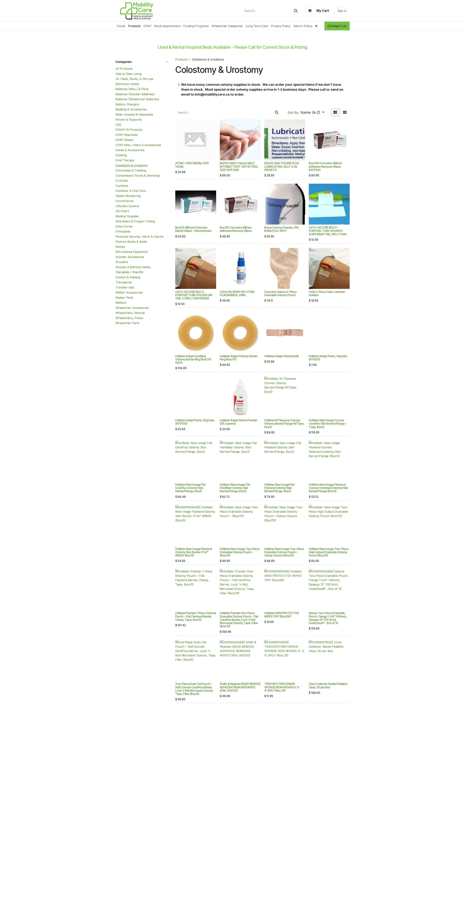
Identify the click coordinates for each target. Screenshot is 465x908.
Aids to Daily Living (128, 74)
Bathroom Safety (127, 84)
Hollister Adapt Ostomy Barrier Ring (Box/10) (239, 357)
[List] (345, 112)
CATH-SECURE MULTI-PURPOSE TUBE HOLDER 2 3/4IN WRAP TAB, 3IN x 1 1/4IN (327, 231)
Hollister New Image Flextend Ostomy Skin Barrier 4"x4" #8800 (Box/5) (193, 552)
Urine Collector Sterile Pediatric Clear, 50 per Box (328, 685)
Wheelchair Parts (127, 323)
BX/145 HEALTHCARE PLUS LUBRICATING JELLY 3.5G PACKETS (281, 166)
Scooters (122, 262)
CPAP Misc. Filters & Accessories (138, 145)
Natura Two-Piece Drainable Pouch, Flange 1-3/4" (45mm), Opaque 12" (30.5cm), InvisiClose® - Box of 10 (328, 618)
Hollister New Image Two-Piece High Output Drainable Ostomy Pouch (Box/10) (328, 552)
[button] (305, 112)
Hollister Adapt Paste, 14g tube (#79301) (328, 357)
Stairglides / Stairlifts (129, 272)
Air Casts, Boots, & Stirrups (134, 79)
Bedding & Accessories (131, 109)
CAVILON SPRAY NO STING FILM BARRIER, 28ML (237, 293)
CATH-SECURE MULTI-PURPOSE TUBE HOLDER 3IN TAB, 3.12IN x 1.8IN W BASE (193, 295)
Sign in (342, 11)
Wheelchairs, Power (129, 318)
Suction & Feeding (128, 277)
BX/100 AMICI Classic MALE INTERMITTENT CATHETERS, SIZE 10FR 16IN (239, 166)
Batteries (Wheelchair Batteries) (137, 99)
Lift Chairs (122, 211)
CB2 (118, 124)
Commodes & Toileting (131, 170)
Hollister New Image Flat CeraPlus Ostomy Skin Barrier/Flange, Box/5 (190, 488)
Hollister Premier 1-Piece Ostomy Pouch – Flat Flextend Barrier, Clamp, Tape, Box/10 (195, 616)
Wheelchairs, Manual (130, 313)
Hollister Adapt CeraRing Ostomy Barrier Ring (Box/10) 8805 (193, 359)
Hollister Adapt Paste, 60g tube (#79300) (194, 422)
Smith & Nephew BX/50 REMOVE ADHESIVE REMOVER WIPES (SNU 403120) (240, 687)
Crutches (122, 180)
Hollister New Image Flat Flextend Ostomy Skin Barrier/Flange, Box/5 (279, 488)
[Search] (296, 11)
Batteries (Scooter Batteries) (135, 94)
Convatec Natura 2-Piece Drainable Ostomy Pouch (280, 293)
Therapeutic (124, 282)
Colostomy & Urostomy (132, 165)
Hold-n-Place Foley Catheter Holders (327, 293)
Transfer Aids (125, 287)
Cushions (122, 185)
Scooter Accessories (130, 257)
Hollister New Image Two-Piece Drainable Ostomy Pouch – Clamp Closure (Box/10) (284, 552)
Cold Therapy (125, 160)
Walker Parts (124, 297)
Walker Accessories (129, 292)
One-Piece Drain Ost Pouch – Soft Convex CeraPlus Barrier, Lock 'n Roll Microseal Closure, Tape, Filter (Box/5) (194, 689)
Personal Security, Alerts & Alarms (139, 236)
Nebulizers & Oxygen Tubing (135, 221)
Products (181, 59)
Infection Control (127, 206)
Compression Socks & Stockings (138, 175)
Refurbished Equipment (132, 252)
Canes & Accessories (130, 150)
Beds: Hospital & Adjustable (134, 114)
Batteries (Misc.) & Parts (132, 89)
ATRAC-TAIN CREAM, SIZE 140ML (192, 165)
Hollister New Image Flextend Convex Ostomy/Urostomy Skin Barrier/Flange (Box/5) (328, 488)
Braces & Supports (129, 119)
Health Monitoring (128, 196)
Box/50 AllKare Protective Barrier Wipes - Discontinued (193, 229)
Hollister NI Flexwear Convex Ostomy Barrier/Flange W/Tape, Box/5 (284, 424)
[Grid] (335, 112)
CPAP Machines (127, 135)
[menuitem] (121, 26)
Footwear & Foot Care (131, 191)
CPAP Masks (124, 140)
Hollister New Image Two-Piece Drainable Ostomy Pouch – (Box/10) (239, 552)
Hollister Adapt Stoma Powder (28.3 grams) (238, 422)
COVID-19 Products (129, 130)
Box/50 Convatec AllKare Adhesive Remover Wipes (236, 229)
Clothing (121, 155)
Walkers (121, 302)
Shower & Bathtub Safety (133, 267)
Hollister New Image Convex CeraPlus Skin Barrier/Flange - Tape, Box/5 (328, 424)
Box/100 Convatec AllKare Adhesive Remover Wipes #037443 (325, 166)
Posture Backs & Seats (131, 241)
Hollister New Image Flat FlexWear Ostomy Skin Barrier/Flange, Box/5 (235, 488)
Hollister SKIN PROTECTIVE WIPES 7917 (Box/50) (281, 614)
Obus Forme (124, 226)
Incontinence (125, 201)
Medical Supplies (127, 216)
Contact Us (337, 26)
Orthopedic (123, 231)
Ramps (120, 247)
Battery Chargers (127, 104)
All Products (124, 68)
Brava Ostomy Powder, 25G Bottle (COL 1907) (281, 229)
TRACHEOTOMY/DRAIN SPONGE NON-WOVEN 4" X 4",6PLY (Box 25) (281, 687)
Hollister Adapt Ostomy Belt (281, 356)
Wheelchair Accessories (132, 308)
